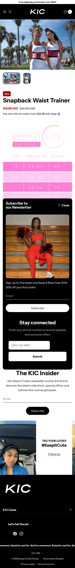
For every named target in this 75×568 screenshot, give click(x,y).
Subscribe (37, 308)
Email (9, 296)
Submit (37, 356)
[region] (37, 448)
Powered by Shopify (53, 558)
